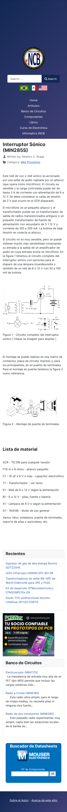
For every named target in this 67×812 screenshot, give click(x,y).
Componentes (33, 116)
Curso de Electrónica (33, 127)
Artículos (33, 105)
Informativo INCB (33, 133)
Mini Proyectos (30, 162)
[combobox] (24, 79)
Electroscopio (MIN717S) (22, 672)
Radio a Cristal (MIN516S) (22, 693)
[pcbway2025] (28, 634)
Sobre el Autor (19, 800)
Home (33, 100)
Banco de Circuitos (33, 111)
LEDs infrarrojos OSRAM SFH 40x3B (29, 573)
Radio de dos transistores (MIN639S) (30, 713)
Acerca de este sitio (44, 800)
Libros (34, 122)
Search (52, 79)
